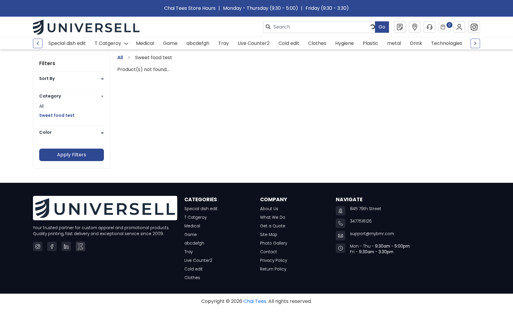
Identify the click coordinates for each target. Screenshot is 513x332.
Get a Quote (272, 226)
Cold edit (288, 43)
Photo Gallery (273, 243)
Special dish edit (67, 43)
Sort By (71, 78)
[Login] (459, 27)
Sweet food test (57, 115)
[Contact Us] (430, 27)
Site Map (268, 234)
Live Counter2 (254, 43)
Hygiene (344, 43)
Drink (416, 43)
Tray (223, 43)
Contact (268, 252)
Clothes (317, 43)
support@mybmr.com (372, 234)
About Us (269, 209)
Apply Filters (71, 154)
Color (71, 132)
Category (71, 96)
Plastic (370, 43)
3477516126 (361, 221)
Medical (145, 43)
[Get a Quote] (400, 27)
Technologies (446, 43)
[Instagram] (474, 27)
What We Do (272, 217)
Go (382, 26)
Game (170, 43)
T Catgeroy (108, 43)
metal (394, 43)
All (41, 106)
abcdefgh (197, 43)
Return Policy (273, 269)
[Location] (415, 27)
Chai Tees (254, 301)
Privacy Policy (273, 260)
